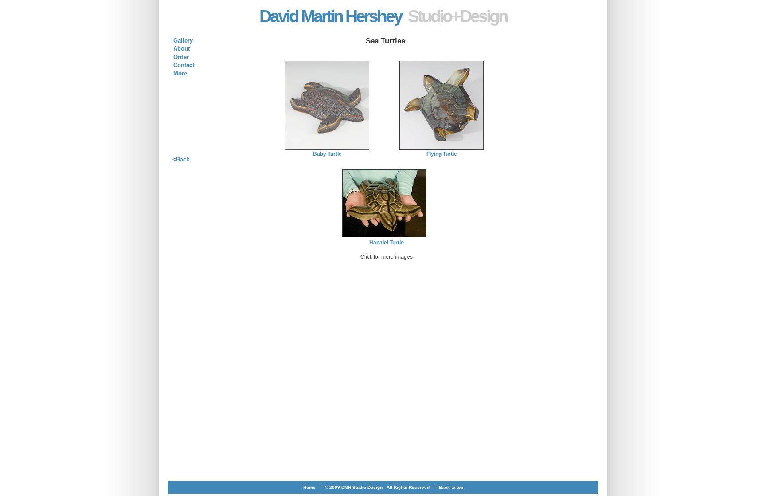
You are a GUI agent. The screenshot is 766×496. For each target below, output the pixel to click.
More (180, 73)
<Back (180, 159)
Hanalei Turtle (386, 243)
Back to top (451, 487)
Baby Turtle (327, 154)
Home (309, 487)
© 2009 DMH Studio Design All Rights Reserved (377, 487)
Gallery (183, 40)
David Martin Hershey (383, 16)
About (181, 48)
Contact (183, 65)
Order (181, 57)
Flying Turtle (441, 154)
